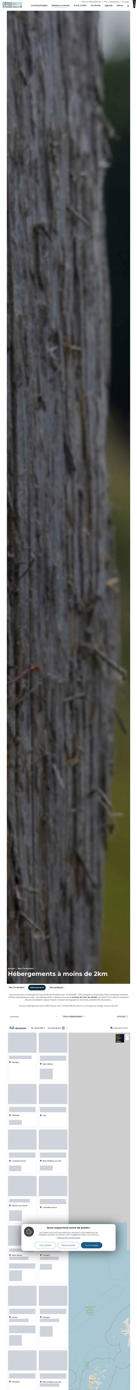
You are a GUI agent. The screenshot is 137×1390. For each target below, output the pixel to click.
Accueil (11, 969)
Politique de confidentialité (68, 1238)
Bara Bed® (84, 1006)
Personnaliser (69, 1245)
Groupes (125, 2)
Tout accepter (92, 1245)
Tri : (37, 1028)
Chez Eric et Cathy (19, 1192)
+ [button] (127, 1035)
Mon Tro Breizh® (26, 969)
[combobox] (34, 1017)
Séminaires (114, 2)
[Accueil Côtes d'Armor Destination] (12, 7)
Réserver (46, 1071)
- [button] (127, 1038)
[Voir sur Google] (26, 1294)
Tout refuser (45, 1245)
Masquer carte (121, 1028)
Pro (105, 2)
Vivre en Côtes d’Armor (91, 2)
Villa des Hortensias (20, 1056)
